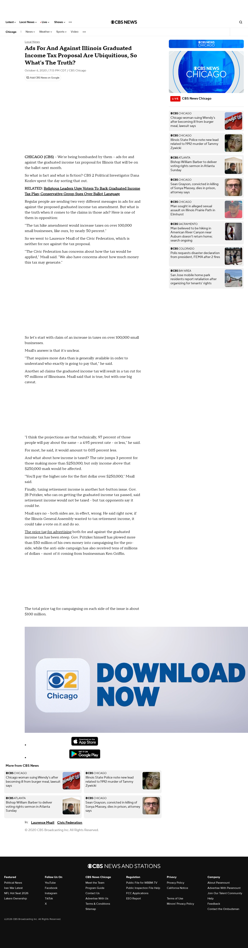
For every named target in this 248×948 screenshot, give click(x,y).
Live (45, 22)
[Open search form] (240, 22)
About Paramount (219, 882)
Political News (13, 882)
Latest (10, 22)
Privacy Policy (175, 882)
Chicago (11, 32)
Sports (60, 32)
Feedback (214, 903)
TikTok (49, 898)
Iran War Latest (13, 888)
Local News (27, 22)
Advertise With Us (97, 898)
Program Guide (95, 888)
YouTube (50, 882)
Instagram (51, 893)
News (29, 32)
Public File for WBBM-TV (141, 882)
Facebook (51, 888)
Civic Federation (69, 823)
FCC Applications (137, 893)
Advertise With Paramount (224, 888)
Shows (59, 22)
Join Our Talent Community (225, 893)
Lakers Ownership (15, 898)
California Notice (177, 888)
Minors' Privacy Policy (180, 903)
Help (211, 898)
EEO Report (133, 898)
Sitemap (91, 909)
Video (74, 32)
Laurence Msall (42, 823)
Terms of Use (175, 898)
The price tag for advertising (48, 532)
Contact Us (92, 893)
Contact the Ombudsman (223, 909)
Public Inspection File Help (143, 888)
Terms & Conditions (98, 903)
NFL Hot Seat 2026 (16, 893)
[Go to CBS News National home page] (124, 22)
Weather (44, 32)
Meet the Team (95, 882)
